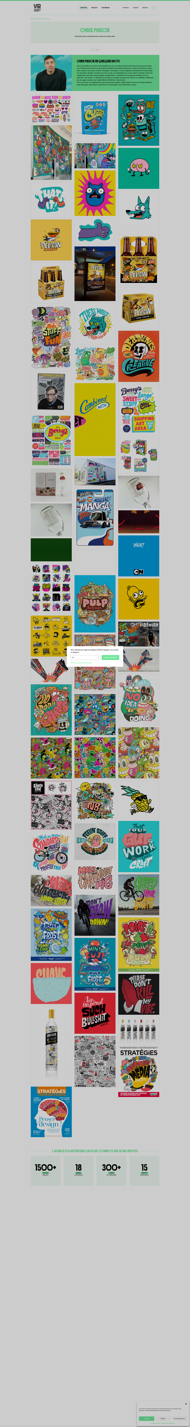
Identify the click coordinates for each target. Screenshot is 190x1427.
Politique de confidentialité (168, 1423)
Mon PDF (145, 8)
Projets (94, 8)
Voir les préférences (179, 1418)
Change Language (110, 657)
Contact (136, 8)
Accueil (33, 19)
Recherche (106, 8)
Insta (97, 50)
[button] (186, 1404)
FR (153, 8)
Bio (92, 50)
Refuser (163, 1418)
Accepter (146, 1418)
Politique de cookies (156, 1423)
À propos (126, 8)
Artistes (83, 8)
